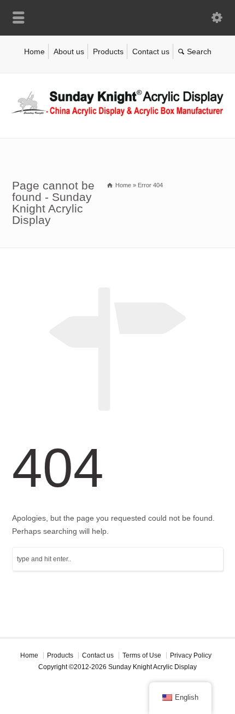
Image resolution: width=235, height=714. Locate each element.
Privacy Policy (191, 655)
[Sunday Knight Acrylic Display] (117, 114)
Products (108, 51)
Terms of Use (141, 655)
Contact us (150, 51)
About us (69, 51)
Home (34, 51)
